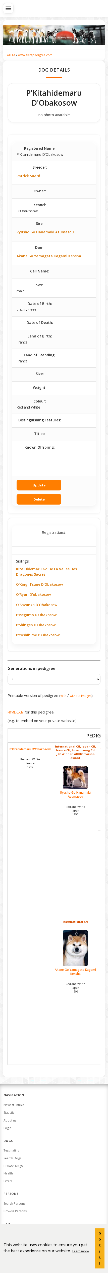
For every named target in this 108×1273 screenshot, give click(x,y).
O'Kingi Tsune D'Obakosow (39, 584)
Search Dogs (12, 1158)
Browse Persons (15, 1211)
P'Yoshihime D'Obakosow (38, 635)
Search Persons (14, 1203)
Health (8, 1173)
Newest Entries (14, 1105)
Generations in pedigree (32, 668)
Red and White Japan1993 (75, 810)
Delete (39, 499)
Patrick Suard (28, 175)
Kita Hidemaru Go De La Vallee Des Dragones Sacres (46, 571)
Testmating (11, 1150)
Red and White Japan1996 (75, 987)
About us (10, 1120)
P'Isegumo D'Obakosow (36, 614)
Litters (8, 1181)
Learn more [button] (80, 1251)
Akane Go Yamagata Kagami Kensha (49, 256)
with (63, 696)
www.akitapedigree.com (35, 55)
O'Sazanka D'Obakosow (36, 604)
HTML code (16, 712)
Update (39, 485)
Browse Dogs (13, 1166)
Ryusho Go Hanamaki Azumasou (45, 232)
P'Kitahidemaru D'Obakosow (30, 749)
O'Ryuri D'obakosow (33, 594)
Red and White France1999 (30, 763)
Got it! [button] (99, 1248)
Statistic (9, 1112)
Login (7, 1128)
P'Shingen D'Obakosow (36, 625)
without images (80, 696)
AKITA (11, 55)
